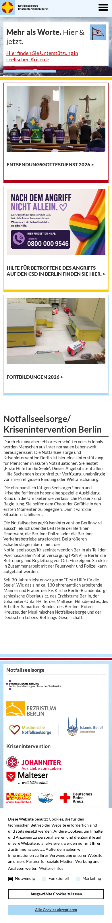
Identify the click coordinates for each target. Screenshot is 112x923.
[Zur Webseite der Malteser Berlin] (27, 778)
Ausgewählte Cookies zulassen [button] (56, 894)
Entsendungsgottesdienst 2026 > (50, 164)
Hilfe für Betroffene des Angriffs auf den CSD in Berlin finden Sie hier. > (56, 271)
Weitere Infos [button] (51, 868)
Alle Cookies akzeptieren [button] (56, 910)
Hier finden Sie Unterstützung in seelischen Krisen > (42, 56)
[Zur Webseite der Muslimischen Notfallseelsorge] (56, 726)
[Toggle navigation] (103, 8)
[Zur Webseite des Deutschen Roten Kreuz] (76, 798)
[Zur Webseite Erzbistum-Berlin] (31, 708)
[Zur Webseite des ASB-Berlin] (18, 798)
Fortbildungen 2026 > (35, 377)
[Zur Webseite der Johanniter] (33, 763)
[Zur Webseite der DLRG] (45, 798)
